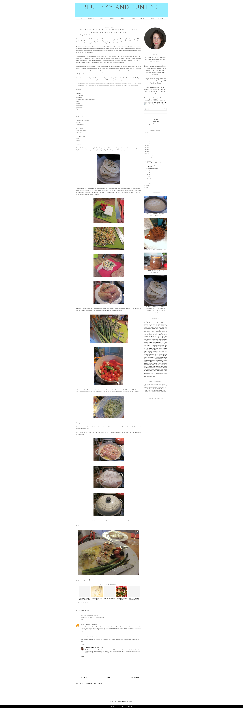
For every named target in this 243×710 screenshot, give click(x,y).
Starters (145, 372)
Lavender (160, 348)
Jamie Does (161, 343)
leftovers (165, 348)
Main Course (110, 603)
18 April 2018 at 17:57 (98, 647)
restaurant (155, 366)
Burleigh (156, 327)
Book (159, 325)
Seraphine (157, 367)
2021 (146, 137)
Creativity (148, 333)
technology (151, 373)
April (148, 176)
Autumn (155, 322)
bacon (158, 322)
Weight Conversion (156, 123)
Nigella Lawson (150, 355)
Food (80, 18)
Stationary (149, 372)
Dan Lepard (155, 333)
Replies (83, 644)
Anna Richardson (150, 322)
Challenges (157, 328)
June (148, 172)
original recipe (159, 358)
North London (158, 357)
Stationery (153, 372)
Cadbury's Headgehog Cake (155, 250)
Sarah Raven (149, 367)
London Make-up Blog (159, 102)
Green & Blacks (147, 340)
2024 (146, 132)
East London (155, 334)
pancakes (165, 358)
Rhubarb (159, 366)
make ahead (150, 351)
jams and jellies (147, 346)
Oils (145, 358)
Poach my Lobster (149, 361)
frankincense (146, 337)
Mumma (147, 354)
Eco (158, 334)
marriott (160, 351)
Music (122, 18)
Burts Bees (161, 327)
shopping (160, 367)
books (162, 325)
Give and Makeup (151, 339)
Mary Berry (164, 351)
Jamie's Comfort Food (162, 345)
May (148, 174)
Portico (157, 361)
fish (163, 336)
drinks (151, 334)
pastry (160, 360)
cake (166, 327)
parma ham (151, 360)
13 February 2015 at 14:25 (91, 624)
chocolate (149, 330)
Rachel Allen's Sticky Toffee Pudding (155, 215)
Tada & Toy (163, 372)
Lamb (157, 348)
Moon (145, 354)
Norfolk (153, 357)
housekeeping (160, 342)
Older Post (133, 677)
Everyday (161, 334)
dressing (148, 334)
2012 (146, 153)
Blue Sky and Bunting (121, 7)
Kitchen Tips (156, 121)
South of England (163, 370)
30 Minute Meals (86, 603)
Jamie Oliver (101, 603)
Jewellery (156, 346)
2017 (146, 143)
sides (149, 369)
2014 (146, 149)
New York (158, 354)
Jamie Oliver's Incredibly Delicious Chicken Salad (84, 599)
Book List (156, 119)
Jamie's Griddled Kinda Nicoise (122, 599)
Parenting (146, 360)
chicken (94, 603)
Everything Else (157, 18)
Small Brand (160, 369)
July (147, 170)
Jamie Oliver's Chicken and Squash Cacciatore (134, 599)
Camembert (146, 328)
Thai (154, 373)
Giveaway (157, 339)
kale (159, 346)
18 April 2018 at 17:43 (92, 636)
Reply (82, 619)
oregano (152, 358)
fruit (156, 337)
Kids (166, 346)
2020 (146, 139)
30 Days (145, 321)
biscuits (145, 325)
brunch (149, 327)
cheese (161, 328)
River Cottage (164, 366)
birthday (165, 324)
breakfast (145, 327)
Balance (165, 322)
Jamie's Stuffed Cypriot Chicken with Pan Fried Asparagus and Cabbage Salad (155, 309)
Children (91, 18)
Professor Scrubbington (162, 363)
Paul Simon (164, 360)
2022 (146, 135)
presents (150, 363)
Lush (156, 349)
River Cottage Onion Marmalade (155, 272)
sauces (153, 367)
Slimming (152, 369)
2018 (146, 141)
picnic (145, 361)
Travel (132, 18)
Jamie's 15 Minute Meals (109, 598)
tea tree (147, 373)
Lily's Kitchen (149, 349)
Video (162, 375)
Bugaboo (153, 327)
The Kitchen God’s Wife (149, 384)
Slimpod (156, 369)
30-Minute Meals (80, 46)
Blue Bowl (150, 325)
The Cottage (158, 373)
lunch (153, 349)
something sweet (153, 370)
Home (109, 677)
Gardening (146, 339)
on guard (148, 358)
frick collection (152, 337)
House (102, 18)
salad (145, 367)
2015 (146, 147)
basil (145, 324)
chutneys (158, 330)
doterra (145, 334)
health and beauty (156, 340)
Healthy (162, 340)
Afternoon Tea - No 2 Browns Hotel (154, 162)
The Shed (149, 375)
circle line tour (164, 330)
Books (112, 18)
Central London (151, 328)
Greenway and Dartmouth (152, 168)
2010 (146, 187)
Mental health (146, 352)
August (148, 161)
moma (165, 352)
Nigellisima (149, 357)
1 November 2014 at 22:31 (93, 615)
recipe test (118, 603)
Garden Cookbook (162, 337)
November (149, 155)
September (149, 159)
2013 (146, 151)
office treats (164, 357)
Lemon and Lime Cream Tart (97, 599)
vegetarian (157, 375)
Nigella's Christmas (159, 355)
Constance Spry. (158, 331)
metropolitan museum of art (158, 352)
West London (152, 376)
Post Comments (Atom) (94, 683)
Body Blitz (155, 325)
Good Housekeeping (163, 339)
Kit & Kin (146, 348)
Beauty (143, 18)
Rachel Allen (158, 364)
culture (151, 333)
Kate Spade (162, 346)
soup (158, 370)
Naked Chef (154, 354)
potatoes (160, 361)
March (148, 178)
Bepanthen (153, 324)
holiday (150, 342)
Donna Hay (164, 333)
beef (149, 324)
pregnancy (146, 363)
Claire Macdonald (147, 331)
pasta (157, 360)
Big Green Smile (159, 324)
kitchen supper (152, 348)
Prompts (145, 364)
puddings (149, 364)
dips (159, 333)
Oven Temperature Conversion (156, 124)
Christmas (154, 330)
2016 (146, 145)
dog (161, 333)
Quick (153, 364)
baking (161, 322)
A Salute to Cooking (159, 321)
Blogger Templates (118, 706)
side (147, 369)
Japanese (152, 346)
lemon (145, 349)
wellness (148, 376)
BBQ (147, 324)
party (155, 360)
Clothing (152, 331)
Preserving (155, 363)
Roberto (82, 624)
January (148, 183)
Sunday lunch (158, 372)
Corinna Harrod (89, 647)
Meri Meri (151, 352)
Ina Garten (155, 343)
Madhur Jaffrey (160, 349)
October (148, 157)
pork (154, 361)
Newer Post (84, 677)
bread (166, 325)
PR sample (164, 361)
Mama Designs (156, 351)
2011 (146, 185)
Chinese (145, 330)
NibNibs (162, 354)
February (149, 181)
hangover (151, 340)
